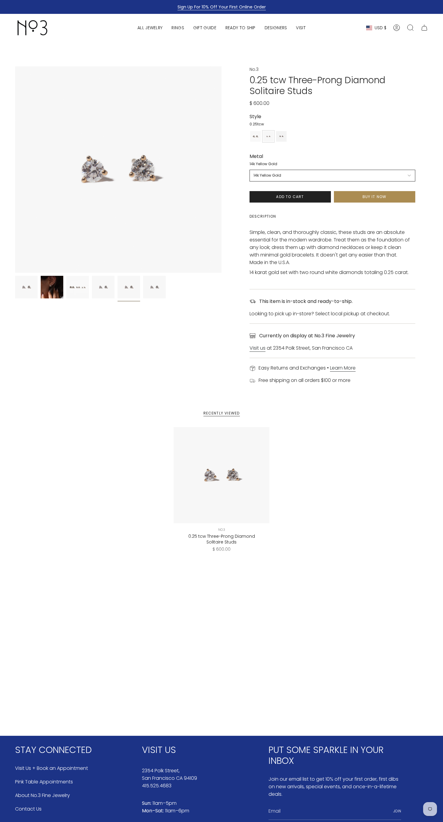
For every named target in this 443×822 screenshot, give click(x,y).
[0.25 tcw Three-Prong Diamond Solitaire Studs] (222, 475)
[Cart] (424, 28)
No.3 (254, 69)
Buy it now (375, 196)
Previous (15, 170)
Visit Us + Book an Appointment (51, 768)
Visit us (257, 348)
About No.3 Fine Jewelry (42, 795)
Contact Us (28, 808)
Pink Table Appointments (44, 781)
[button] (150, 27)
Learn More (343, 367)
